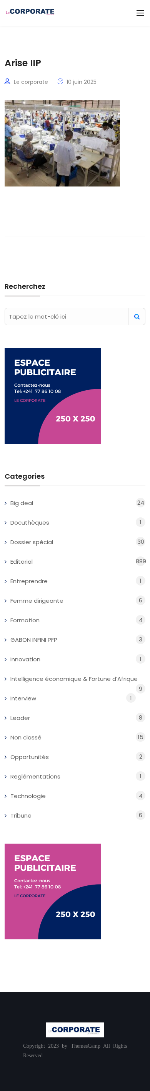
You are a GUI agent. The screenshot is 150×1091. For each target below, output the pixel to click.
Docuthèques (29, 523)
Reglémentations (35, 776)
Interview (23, 698)
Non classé (26, 737)
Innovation (25, 659)
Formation (25, 620)
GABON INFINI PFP (33, 640)
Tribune (21, 815)
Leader (20, 718)
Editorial (21, 562)
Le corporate (31, 82)
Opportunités (29, 757)
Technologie (28, 796)
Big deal (21, 503)
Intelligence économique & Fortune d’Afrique (74, 679)
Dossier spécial (31, 542)
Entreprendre (29, 581)
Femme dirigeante (36, 601)
